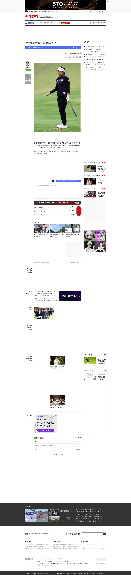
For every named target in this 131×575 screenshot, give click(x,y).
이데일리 (39, 16)
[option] (53, 11)
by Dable (30, 329)
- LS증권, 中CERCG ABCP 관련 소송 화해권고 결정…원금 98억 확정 (37, 546)
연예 (104, 42)
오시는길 (40, 573)
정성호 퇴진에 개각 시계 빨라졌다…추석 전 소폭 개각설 (89, 514)
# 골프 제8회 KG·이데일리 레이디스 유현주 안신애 (46, 185)
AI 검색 (31, 23)
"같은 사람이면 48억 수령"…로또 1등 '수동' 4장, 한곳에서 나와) (48, 291)
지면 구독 (78, 262)
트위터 (29, 75)
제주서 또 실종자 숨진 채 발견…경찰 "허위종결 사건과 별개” (90, 518)
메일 (26, 78)
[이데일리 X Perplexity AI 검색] (53, 47)
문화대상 (83, 544)
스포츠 (40, 23)
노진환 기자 (27, 67)
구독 (96, 11)
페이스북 (26, 75)
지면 (99, 11)
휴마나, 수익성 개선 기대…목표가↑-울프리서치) (45, 295)
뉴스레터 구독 (73, 262)
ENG (93, 11)
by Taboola (30, 272)
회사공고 (33, 573)
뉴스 (97, 42)
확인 (104, 533)
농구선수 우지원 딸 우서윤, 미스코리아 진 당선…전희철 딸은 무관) (49, 293)
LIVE (26, 11)
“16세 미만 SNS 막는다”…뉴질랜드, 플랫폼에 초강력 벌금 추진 (91, 516)
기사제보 (92, 573)
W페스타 (95, 544)
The (103, 23)
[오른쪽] (53, 307)
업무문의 (46, 573)
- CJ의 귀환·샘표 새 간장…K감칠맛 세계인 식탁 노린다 (36, 544)
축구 (48, 23)
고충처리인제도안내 (71, 573)
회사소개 (27, 573)
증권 (100, 42)
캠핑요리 (83, 548)
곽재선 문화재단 (101, 548)
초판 (102, 11)
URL (29, 82)
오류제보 (86, 573)
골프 (52, 23)
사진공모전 (101, 544)
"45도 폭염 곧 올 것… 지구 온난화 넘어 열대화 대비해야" (89, 521)
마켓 (98, 23)
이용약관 (52, 573)
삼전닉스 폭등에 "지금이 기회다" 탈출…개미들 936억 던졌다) (48, 298)
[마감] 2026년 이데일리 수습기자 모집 (40, 534)
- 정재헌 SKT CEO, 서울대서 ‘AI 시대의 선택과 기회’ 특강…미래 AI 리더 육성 (37, 548)
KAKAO (26, 82)
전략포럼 (89, 544)
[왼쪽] (52, 307)
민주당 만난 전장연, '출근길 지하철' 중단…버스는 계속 (89, 511)
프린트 (29, 78)
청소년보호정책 (60, 573)
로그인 (105, 11)
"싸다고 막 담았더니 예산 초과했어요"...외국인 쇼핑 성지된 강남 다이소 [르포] (94, 509)
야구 (45, 23)
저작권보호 (80, 573)
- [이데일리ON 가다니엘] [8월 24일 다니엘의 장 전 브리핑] (65, 544)
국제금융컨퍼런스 (91, 548)
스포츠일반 (57, 23)
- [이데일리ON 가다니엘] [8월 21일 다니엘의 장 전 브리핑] (65, 546)
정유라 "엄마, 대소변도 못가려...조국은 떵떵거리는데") (46, 300)
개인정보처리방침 (99, 573)
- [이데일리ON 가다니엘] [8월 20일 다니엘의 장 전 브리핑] (65, 548)
